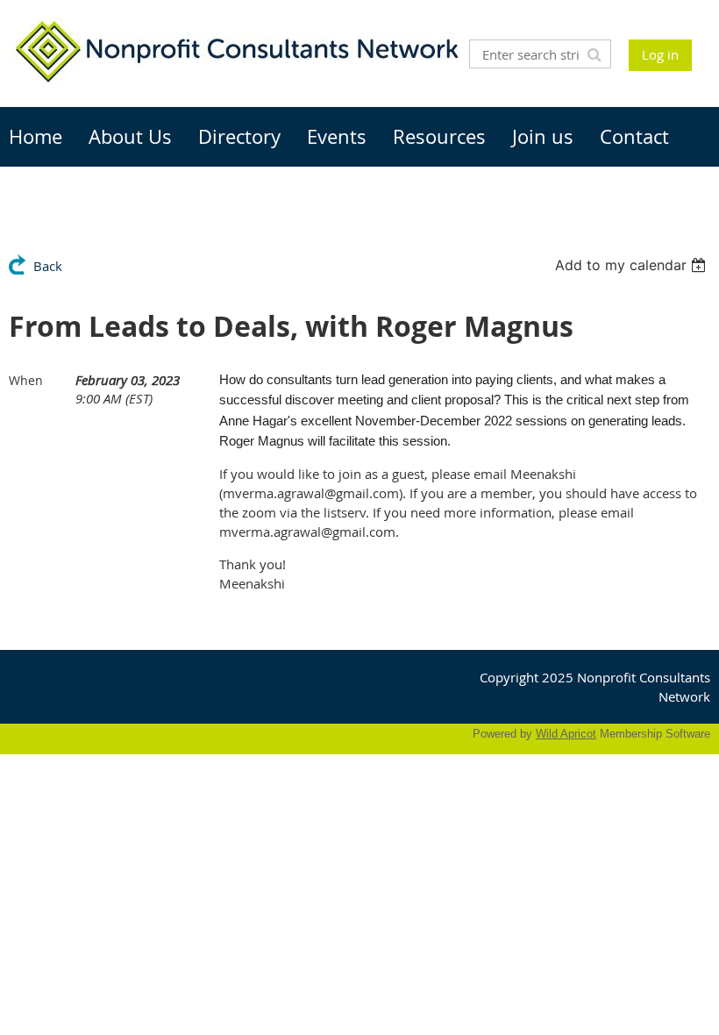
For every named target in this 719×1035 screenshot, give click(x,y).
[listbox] (632, 264)
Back (47, 266)
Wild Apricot (566, 733)
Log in (660, 54)
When (26, 380)
